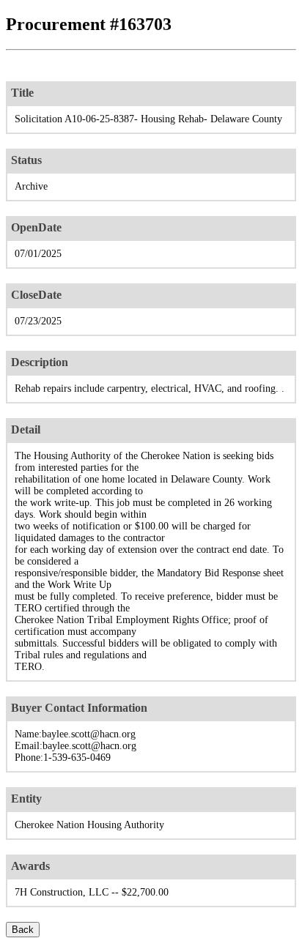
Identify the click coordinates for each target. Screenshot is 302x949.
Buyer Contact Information (79, 707)
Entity (26, 798)
